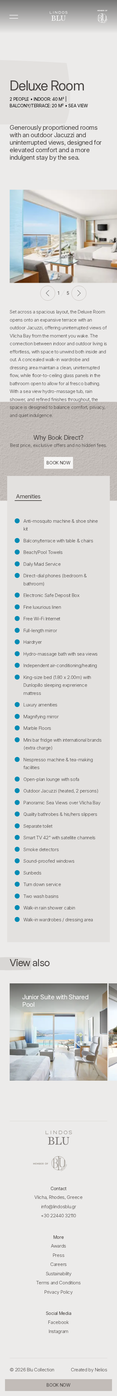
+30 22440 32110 (58, 1216)
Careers (58, 1264)
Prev (47, 293)
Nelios (101, 1370)
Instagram (58, 1331)
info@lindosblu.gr (58, 1206)
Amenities (28, 496)
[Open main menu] (14, 17)
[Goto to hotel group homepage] (58, 1163)
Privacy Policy (58, 1292)
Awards (58, 1246)
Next (78, 293)
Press (59, 1255)
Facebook (58, 1322)
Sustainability (58, 1274)
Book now (58, 462)
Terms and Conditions (58, 1283)
